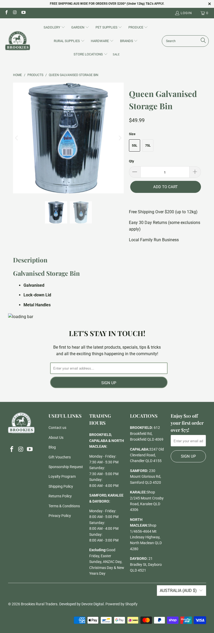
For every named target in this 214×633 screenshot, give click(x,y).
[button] (54, 27)
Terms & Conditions (64, 506)
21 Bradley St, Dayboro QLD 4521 (146, 564)
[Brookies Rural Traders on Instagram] (14, 13)
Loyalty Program (62, 476)
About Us (56, 437)
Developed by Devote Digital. (82, 604)
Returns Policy (60, 496)
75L (148, 145)
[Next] (120, 138)
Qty (131, 161)
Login (186, 13)
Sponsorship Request (66, 467)
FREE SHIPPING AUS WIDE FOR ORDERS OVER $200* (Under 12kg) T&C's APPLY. (107, 3)
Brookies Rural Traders (39, 604)
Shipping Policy (61, 486)
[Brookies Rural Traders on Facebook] (6, 13)
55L (134, 145)
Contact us (57, 427)
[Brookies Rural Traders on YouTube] (23, 13)
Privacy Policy (60, 516)
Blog (52, 447)
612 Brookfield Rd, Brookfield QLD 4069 (146, 433)
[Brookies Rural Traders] (17, 41)
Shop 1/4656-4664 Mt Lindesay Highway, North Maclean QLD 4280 (146, 537)
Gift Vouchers (60, 457)
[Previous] (17, 138)
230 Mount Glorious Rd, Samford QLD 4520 (145, 477)
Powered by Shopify (121, 604)
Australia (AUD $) (178, 590)
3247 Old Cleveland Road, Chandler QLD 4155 (147, 455)
